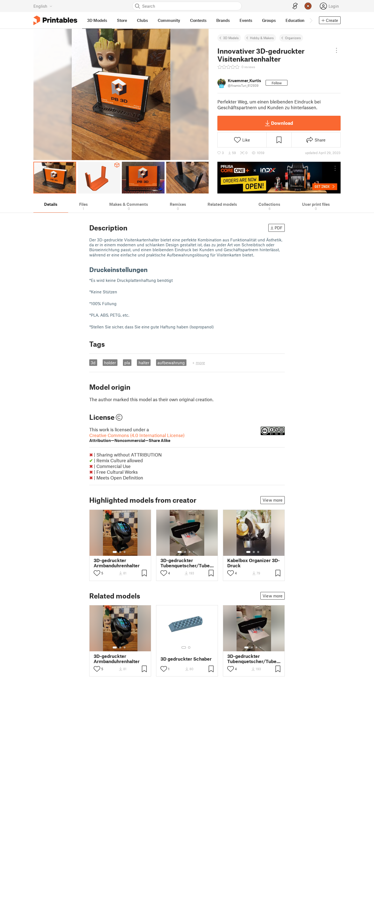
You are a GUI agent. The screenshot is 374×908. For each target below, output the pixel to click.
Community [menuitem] (169, 20)
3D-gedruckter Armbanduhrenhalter (117, 563)
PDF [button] (279, 227)
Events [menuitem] (246, 20)
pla (127, 362)
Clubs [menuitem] (142, 20)
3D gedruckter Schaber (186, 658)
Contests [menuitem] (198, 20)
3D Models (231, 38)
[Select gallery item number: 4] (194, 552)
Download (282, 123)
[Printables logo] (55, 20)
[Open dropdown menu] (336, 50)
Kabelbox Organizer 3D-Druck (253, 563)
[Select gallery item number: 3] (124, 552)
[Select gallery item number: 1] (115, 552)
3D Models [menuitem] (97, 20)
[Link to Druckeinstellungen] (152, 269)
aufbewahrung (171, 362)
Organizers (293, 38)
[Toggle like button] (97, 573)
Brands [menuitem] (223, 20)
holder (110, 362)
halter (144, 362)
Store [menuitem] (122, 20)
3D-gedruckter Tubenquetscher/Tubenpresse (187, 563)
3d (93, 362)
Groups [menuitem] (269, 20)
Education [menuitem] (295, 20)
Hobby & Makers (262, 38)
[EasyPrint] (295, 6)
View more (273, 500)
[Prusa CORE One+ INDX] (279, 177)
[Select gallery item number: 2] (120, 552)
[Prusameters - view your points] (308, 6)
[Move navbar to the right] (310, 20)
